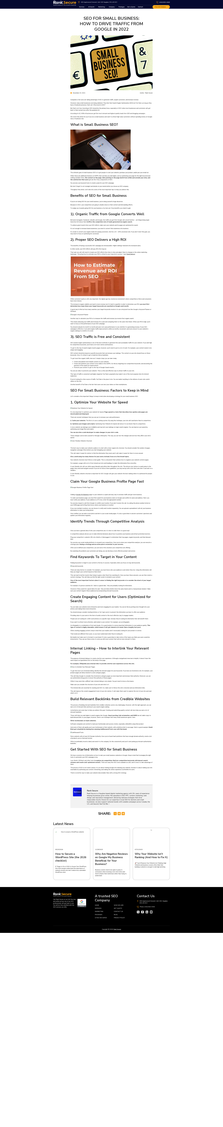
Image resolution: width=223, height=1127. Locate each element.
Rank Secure (117, 929)
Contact (140, 7)
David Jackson (131, 254)
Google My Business (82, 495)
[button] (115, 813)
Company (112, 7)
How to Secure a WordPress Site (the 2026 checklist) (70, 857)
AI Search (91, 7)
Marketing (101, 7)
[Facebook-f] (142, 912)
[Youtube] (151, 912)
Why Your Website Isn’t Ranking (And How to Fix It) (151, 855)
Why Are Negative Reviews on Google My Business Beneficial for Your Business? (111, 859)
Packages (122, 7)
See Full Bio (103, 804)
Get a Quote (131, 7)
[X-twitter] (138, 912)
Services (81, 7)
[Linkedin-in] (147, 912)
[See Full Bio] (109, 804)
